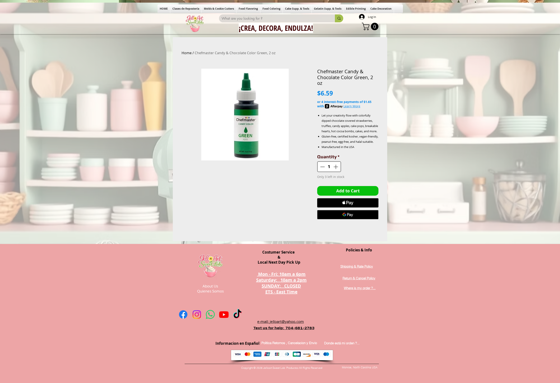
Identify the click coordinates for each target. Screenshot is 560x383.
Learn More (351, 106)
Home (187, 52)
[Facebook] (183, 314)
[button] (185, 8)
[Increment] (336, 167)
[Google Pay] (347, 214)
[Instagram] (196, 314)
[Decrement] (322, 167)
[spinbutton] (329, 167)
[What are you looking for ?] (339, 18)
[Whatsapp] (210, 314)
